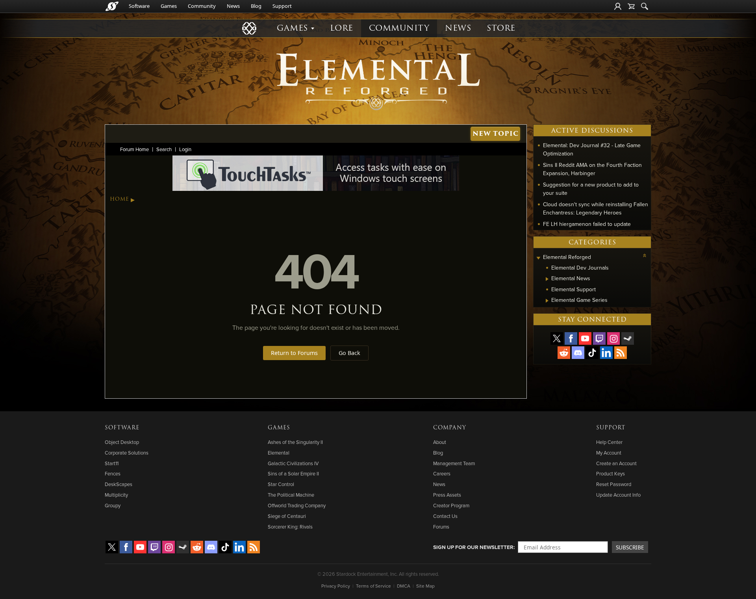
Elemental (278, 452)
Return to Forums (294, 353)
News (233, 5)
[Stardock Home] (112, 6)
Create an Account (616, 463)
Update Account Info (618, 494)
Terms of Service (373, 585)
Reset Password (613, 484)
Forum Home (134, 149)
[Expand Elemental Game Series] (547, 301)
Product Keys (610, 473)
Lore (341, 28)
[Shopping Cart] (631, 6)
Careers (441, 473)
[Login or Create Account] (618, 6)
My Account (608, 452)
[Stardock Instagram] (613, 338)
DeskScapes (118, 484)
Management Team (454, 463)
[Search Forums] (644, 6)
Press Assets (447, 494)
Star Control (281, 484)
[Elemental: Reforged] (378, 80)
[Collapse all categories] (644, 255)
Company (449, 428)
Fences (112, 473)
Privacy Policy (335, 585)
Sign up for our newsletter (473, 547)
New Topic (495, 134)
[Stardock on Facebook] (571, 338)
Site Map (425, 585)
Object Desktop (122, 442)
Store (501, 28)
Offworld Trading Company (297, 505)
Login (185, 149)
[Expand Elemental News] (547, 279)
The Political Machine (291, 494)
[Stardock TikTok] (592, 353)
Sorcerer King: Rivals (290, 526)
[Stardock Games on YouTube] (585, 338)
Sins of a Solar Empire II (293, 473)
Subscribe (630, 547)
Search (164, 149)
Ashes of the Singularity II (295, 442)
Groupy (112, 505)
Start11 (112, 463)
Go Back (349, 353)
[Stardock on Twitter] (557, 338)
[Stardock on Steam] (628, 338)
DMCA (403, 585)
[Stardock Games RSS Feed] (620, 353)
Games (169, 5)
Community (202, 5)
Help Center (609, 442)
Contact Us (445, 516)
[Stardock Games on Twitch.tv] (599, 338)
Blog (256, 5)
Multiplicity (116, 494)
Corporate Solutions (126, 452)
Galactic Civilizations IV (293, 463)
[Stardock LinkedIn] (606, 353)
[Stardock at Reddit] (564, 353)
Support (282, 5)
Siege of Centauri (287, 516)
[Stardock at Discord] (578, 353)
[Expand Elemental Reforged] (538, 258)
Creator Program (451, 505)
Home (119, 199)
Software (139, 5)
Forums (441, 526)
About (439, 442)
